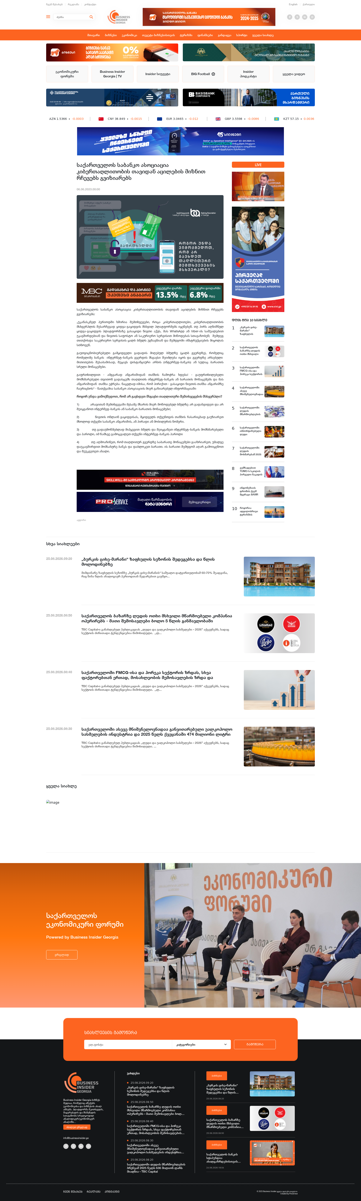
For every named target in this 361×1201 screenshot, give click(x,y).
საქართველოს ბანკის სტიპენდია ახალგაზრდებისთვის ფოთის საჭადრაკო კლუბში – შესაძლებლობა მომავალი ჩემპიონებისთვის (226, 1157)
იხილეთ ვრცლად (76, 1127)
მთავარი (93, 35)
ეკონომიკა (129, 35)
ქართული (309, 4)
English (293, 4)
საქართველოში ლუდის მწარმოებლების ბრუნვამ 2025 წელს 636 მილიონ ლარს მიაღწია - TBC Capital (156, 1168)
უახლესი (133, 1073)
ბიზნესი (111, 35)
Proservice (293, 1193)
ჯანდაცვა (224, 35)
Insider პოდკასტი (248, 74)
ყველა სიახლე (263, 35)
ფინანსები (205, 35)
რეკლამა (73, 4)
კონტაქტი (90, 4)
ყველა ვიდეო (294, 74)
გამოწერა (255, 1044)
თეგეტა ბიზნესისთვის (158, 35)
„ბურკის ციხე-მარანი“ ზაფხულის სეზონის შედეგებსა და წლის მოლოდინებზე (150, 1091)
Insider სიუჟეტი (157, 74)
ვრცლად (62, 954)
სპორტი (241, 35)
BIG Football (201, 74)
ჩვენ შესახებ (54, 4)
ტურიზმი (186, 35)
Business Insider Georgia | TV (112, 74)
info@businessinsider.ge (76, 1138)
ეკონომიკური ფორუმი (67, 74)
